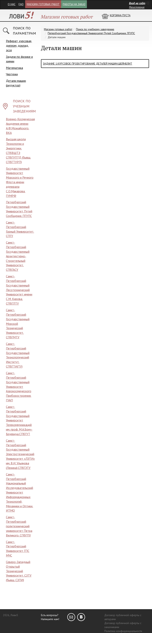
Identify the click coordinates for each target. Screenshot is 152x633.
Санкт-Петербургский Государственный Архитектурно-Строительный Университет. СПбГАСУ (17, 256)
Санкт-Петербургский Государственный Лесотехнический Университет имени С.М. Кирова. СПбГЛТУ (19, 289)
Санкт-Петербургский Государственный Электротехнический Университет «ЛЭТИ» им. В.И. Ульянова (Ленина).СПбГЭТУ (20, 454)
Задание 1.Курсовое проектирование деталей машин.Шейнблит (87, 63)
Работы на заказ (74, 4)
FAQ (21, 4)
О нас (11, 4)
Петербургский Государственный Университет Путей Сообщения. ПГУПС (91, 33)
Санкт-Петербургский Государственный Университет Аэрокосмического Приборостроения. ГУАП (18, 386)
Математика (14, 68)
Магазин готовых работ (43, 4)
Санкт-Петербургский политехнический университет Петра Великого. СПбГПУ (19, 526)
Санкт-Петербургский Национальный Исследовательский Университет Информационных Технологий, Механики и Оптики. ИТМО (19, 492)
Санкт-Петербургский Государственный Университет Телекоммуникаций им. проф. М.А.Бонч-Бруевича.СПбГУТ (19, 420)
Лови (21, 16)
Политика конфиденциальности (123, 631)
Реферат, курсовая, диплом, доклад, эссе (19, 45)
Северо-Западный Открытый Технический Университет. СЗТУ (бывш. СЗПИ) (18, 571)
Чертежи (12, 74)
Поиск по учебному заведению (95, 29)
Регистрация (136, 7)
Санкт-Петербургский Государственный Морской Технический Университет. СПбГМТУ (17, 323)
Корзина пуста (120, 15)
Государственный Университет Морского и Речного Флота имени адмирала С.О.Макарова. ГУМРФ (19, 182)
